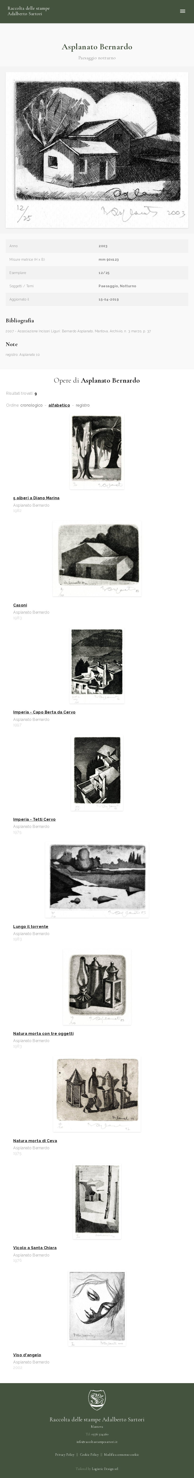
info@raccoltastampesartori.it (97, 1442)
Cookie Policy (89, 1455)
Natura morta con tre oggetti (43, 1034)
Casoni (20, 605)
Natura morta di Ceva (35, 1141)
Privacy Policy (65, 1455)
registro (83, 405)
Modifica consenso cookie (121, 1455)
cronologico (31, 405)
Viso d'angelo (27, 1355)
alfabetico (59, 405)
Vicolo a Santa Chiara (35, 1248)
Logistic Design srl (105, 1469)
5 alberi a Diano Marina (36, 498)
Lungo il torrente (30, 927)
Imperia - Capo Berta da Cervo (44, 712)
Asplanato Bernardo (97, 47)
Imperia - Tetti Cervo (34, 819)
